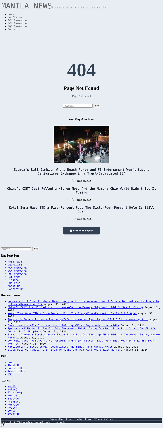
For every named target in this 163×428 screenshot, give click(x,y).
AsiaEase (14, 401)
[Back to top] (3, 425)
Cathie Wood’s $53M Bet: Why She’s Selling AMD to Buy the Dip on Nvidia (63, 325)
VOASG (12, 410)
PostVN (12, 407)
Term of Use (16, 371)
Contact (13, 29)
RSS (10, 374)
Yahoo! (80, 419)
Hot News (14, 276)
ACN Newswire (17, 20)
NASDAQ (12, 389)
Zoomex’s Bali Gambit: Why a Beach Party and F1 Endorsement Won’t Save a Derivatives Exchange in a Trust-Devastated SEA (81, 171)
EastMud (13, 398)
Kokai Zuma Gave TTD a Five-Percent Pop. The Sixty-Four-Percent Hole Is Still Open (81, 209)
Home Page (15, 261)
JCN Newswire (17, 23)
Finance (13, 279)
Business (14, 282)
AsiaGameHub (56, 419)
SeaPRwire (15, 17)
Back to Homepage (82, 230)
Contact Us (16, 289)
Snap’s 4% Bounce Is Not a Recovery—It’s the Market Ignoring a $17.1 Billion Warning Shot (78, 319)
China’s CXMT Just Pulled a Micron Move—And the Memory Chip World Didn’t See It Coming (81, 190)
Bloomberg (15, 392)
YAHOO (12, 386)
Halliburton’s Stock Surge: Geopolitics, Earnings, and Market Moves (60, 346)
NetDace (13, 404)
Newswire (14, 395)
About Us (14, 286)
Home (11, 14)
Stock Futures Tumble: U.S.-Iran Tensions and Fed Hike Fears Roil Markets (65, 349)
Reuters (88, 419)
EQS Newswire (17, 26)
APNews (98, 419)
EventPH (13, 413)
